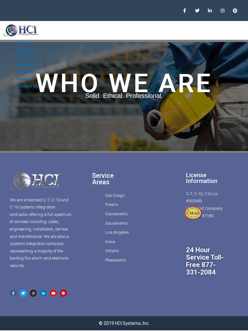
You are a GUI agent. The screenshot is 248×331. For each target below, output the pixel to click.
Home (22, 42)
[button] (234, 30)
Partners (25, 64)
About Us (25, 49)
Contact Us (27, 86)
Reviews (25, 71)
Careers (24, 78)
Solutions (26, 56)
